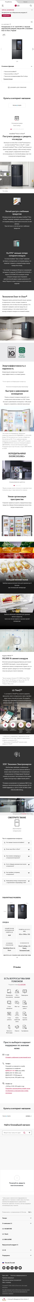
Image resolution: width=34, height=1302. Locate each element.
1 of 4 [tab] (14, 485)
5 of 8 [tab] (17, 129)
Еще (29, 1212)
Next (33, 49)
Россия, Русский (10, 1262)
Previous (1, 49)
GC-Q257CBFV (22, 984)
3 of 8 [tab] (14, 129)
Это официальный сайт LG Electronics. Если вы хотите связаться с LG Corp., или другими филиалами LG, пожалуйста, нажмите (16, 1291)
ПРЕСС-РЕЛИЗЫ (6, 1282)
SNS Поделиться (31, 22)
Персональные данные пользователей (11, 1280)
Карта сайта (5, 1275)
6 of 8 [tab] (19, 129)
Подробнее (6, 15)
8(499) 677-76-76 (10, 1071)
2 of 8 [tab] (12, 129)
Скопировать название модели (10, 24)
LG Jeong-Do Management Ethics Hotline (17, 1299)
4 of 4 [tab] (19, 485)
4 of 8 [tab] (16, 129)
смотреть (31, 66)
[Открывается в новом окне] (17, 105)
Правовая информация (8, 1278)
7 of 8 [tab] (21, 129)
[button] (17, 49)
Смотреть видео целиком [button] (18, 800)
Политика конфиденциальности (18, 1275)
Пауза (17, 649)
